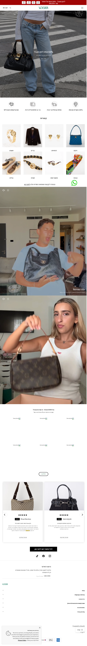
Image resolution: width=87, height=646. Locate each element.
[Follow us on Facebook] (42, 556)
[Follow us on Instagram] (49, 556)
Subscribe (47, 576)
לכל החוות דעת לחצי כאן (43, 543)
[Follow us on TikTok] (36, 556)
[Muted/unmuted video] (3, 189)
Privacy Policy (22, 640)
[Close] (40, 628)
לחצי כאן (26, 184)
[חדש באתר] (42, 53)
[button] (80, 7)
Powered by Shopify (77, 626)
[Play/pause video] (8, 189)
